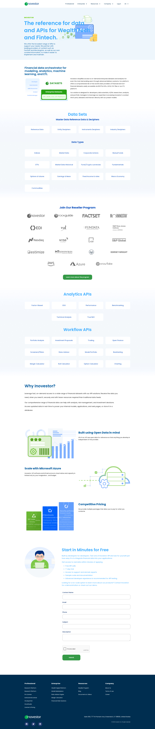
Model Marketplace (57, 691)
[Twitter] (33, 724)
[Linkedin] (40, 724)
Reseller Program (83, 688)
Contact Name (67, 592)
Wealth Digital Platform (58, 688)
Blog (79, 691)
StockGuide (28, 704)
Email (64, 602)
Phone (64, 612)
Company (107, 4)
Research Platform (30, 688)
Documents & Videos (85, 694)
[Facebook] (27, 724)
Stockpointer (29, 701)
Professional (69, 4)
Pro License (28, 694)
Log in (119, 4)
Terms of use (109, 691)
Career (107, 694)
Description (66, 632)
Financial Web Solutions (58, 701)
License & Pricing (30, 707)
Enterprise (81, 4)
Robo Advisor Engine (57, 694)
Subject (65, 622)
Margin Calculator (57, 698)
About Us (108, 688)
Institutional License (31, 698)
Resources (94, 4)
